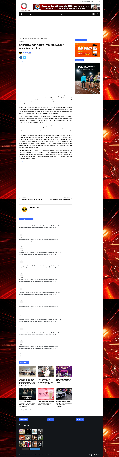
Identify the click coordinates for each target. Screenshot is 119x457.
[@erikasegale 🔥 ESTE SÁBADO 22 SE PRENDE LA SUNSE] (40, 437)
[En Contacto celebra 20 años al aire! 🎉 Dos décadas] (28, 444)
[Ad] (66, 7)
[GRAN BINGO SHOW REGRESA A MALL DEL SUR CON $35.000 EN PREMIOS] (64, 371)
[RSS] (96, 455)
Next (25, 409)
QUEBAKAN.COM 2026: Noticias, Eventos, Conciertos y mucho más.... (36, 454)
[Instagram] (94, 455)
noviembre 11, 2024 (27, 53)
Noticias (21, 41)
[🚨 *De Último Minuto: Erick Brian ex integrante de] (40, 431)
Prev (21, 409)
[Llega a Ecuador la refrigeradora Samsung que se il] (34, 444)
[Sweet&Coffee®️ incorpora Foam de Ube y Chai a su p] (22, 431)
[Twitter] (97, 1)
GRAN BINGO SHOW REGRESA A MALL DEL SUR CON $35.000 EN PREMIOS (63, 380)
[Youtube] (99, 1)
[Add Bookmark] (70, 57)
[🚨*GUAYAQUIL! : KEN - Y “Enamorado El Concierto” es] (34, 437)
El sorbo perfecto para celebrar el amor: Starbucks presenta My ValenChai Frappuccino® (46, 403)
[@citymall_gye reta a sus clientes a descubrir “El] (28, 437)
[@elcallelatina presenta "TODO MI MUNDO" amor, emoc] (40, 444)
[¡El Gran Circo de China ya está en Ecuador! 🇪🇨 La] (22, 437)
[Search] (97, 14)
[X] (99, 455)
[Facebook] (95, 1)
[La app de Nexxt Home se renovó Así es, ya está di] (28, 431)
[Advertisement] (59, 26)
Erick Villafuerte (27, 52)
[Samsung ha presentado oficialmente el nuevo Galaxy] (34, 431)
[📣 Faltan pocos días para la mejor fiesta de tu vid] (22, 444)
